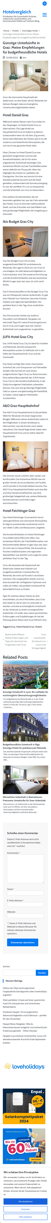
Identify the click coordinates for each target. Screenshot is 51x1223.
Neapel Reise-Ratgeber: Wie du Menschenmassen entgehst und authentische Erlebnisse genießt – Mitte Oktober (25, 1027)
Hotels (38, 626)
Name (10, 889)
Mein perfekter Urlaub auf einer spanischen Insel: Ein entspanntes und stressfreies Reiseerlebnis (24, 1003)
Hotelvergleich (17, 12)
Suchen (6, 966)
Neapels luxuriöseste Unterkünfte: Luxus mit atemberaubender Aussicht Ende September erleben (24, 1039)
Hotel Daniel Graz (25, 626)
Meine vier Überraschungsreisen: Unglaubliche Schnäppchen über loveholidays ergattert (25, 991)
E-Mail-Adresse (15, 900)
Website (11, 911)
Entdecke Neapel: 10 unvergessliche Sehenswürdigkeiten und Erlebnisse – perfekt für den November (25, 1015)
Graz (12, 626)
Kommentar (13, 852)
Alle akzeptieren (25, 1201)
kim (24, 57)
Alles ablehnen (25, 1217)
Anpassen (25, 1209)
